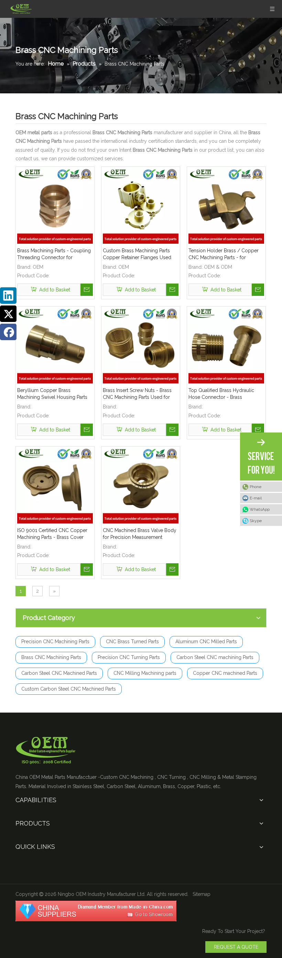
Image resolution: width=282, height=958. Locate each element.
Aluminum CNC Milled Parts (206, 641)
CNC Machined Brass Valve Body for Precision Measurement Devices (139, 534)
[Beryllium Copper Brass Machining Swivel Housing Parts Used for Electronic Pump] (55, 345)
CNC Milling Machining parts (144, 673)
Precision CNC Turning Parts (129, 657)
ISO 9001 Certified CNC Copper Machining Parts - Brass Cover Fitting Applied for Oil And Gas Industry (52, 534)
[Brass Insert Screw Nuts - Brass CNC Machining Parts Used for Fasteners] (140, 345)
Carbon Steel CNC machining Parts (214, 657)
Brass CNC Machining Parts (51, 657)
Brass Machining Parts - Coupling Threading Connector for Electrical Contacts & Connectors (54, 254)
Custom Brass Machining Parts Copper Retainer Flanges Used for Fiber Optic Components (137, 254)
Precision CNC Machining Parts (55, 641)
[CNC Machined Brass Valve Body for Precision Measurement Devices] (140, 485)
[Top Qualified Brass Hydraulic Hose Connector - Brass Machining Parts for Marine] (226, 345)
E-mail (256, 498)
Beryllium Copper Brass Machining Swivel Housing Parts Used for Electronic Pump (52, 394)
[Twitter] (8, 313)
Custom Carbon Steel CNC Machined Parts (68, 689)
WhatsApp (260, 509)
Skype (256, 520)
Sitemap (201, 894)
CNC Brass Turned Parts (132, 641)
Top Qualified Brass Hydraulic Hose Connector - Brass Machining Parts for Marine (221, 394)
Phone (255, 486)
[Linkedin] (8, 295)
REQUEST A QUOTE (236, 947)
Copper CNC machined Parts (225, 673)
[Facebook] (8, 332)
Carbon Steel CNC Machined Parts (59, 673)
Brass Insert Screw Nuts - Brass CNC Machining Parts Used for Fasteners (137, 394)
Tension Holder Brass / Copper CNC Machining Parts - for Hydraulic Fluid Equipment (223, 254)
